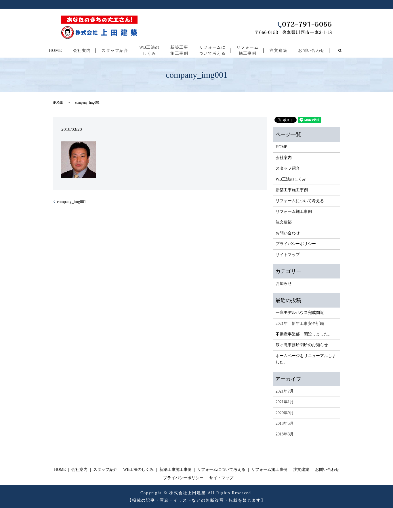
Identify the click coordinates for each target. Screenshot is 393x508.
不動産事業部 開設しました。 (304, 334)
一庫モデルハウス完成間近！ (302, 312)
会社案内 (82, 50)
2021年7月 (285, 391)
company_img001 (71, 202)
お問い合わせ (311, 50)
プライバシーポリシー (296, 244)
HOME (55, 50)
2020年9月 (285, 413)
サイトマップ (288, 255)
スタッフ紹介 (115, 50)
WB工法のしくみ (149, 50)
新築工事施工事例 (179, 50)
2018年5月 (285, 423)
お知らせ (284, 283)
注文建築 (278, 50)
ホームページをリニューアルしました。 (306, 359)
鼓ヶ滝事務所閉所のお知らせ (302, 345)
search (339, 50)
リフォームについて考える (212, 50)
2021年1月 (285, 402)
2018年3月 (285, 434)
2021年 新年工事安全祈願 (300, 323)
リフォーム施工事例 (247, 50)
